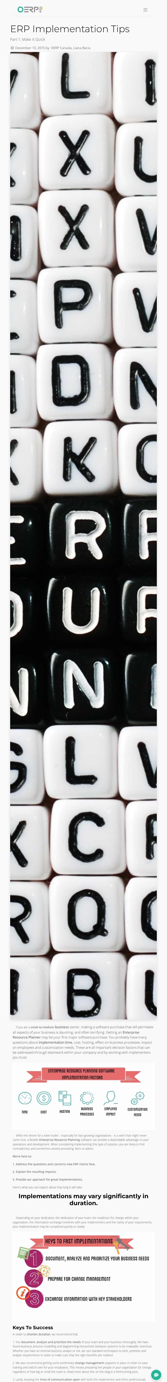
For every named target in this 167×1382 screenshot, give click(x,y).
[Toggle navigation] (145, 9)
